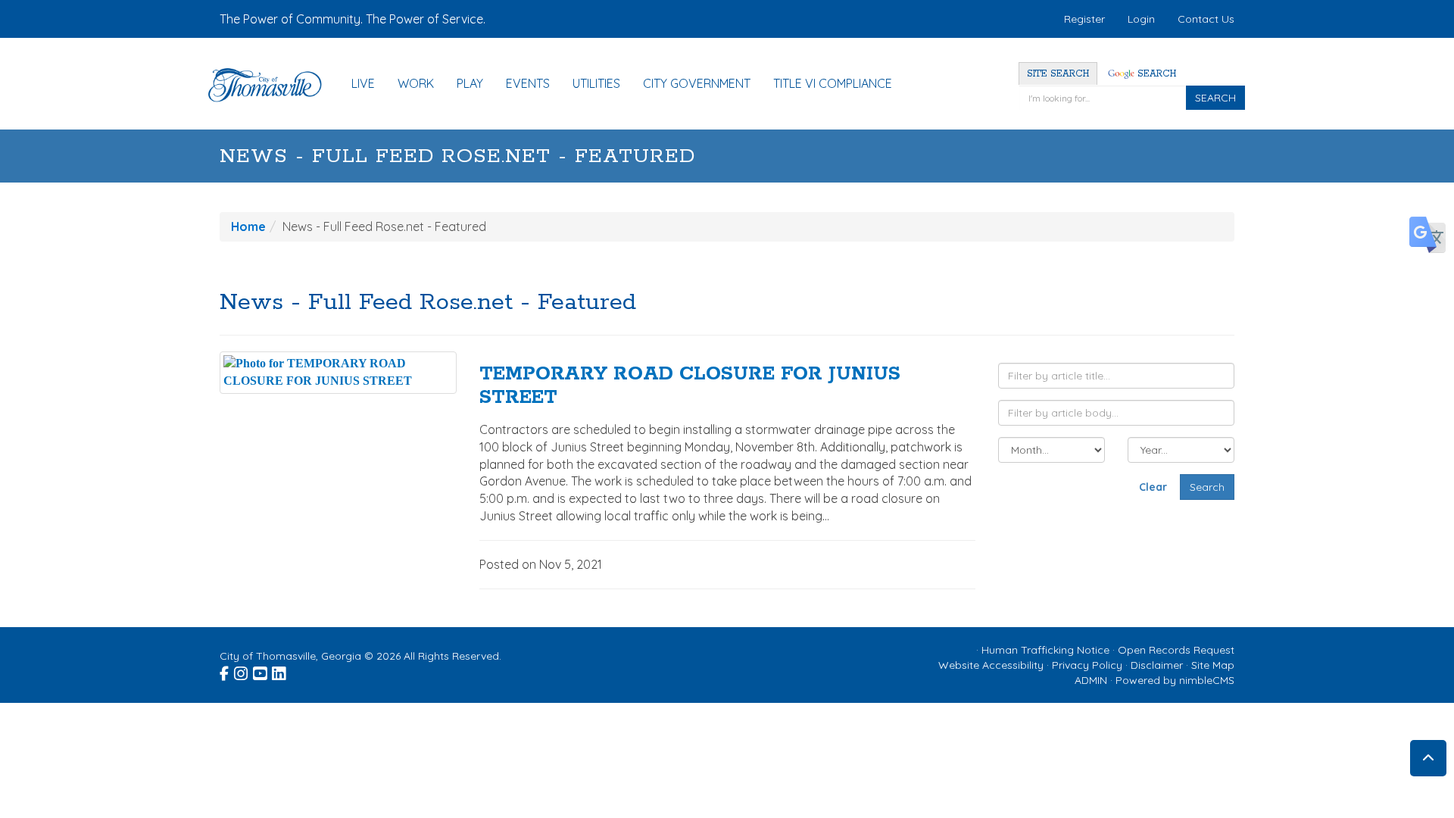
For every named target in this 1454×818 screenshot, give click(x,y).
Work (416, 83)
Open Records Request (1176, 650)
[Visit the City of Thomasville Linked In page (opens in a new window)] (280, 671)
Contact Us (1206, 19)
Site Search (1058, 74)
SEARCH (1215, 98)
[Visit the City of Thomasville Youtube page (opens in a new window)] (261, 671)
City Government (696, 83)
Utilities (596, 83)
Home (248, 226)
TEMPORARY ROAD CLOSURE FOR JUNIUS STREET (689, 386)
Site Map (1212, 665)
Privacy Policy (1087, 665)
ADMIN (1091, 680)
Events (528, 83)
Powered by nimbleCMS (1174, 680)
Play (470, 83)
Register (1084, 19)
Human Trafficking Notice (1045, 650)
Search (1155, 74)
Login (1141, 19)
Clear (1153, 487)
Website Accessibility (991, 665)
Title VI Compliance (832, 83)
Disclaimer (1157, 665)
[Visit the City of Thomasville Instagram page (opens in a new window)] (242, 671)
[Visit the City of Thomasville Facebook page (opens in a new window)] (225, 671)
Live (363, 83)
